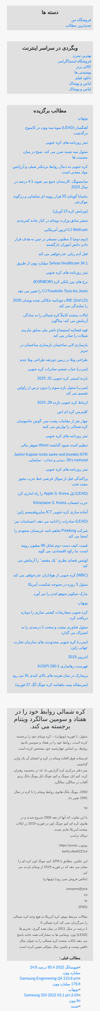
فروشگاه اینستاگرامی (74, 61)
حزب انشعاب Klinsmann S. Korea (60, 503)
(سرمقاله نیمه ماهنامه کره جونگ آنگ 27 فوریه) (51, 685)
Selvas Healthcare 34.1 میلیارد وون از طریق (52, 263)
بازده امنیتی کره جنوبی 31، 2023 (62, 378)
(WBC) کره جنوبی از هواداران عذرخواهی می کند (50, 575)
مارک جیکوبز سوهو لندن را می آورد (60, 594)
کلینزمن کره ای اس (72, 412)
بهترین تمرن (82, 56)
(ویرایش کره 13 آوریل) (70, 211)
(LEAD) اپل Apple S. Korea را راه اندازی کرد (52, 493)
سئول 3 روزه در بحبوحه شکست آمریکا (58, 584)
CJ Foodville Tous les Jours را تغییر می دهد (53, 291)
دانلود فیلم (83, 78)
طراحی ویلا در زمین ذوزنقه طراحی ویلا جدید (54, 360)
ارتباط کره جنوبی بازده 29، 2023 (62, 402)
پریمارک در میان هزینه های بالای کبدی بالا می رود (50, 675)
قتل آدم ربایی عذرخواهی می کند (63, 254)
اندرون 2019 (78, 657)
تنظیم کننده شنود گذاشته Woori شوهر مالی (54, 445)
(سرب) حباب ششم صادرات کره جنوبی (58, 369)
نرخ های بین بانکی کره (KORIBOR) (60, 282)
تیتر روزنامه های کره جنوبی (67, 142)
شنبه (74, 1006)
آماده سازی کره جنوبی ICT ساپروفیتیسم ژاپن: (52, 512)
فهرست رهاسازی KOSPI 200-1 (63, 666)
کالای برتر (83, 67)
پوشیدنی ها (82, 72)
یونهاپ (83, 118)
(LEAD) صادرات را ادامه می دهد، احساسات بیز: (51, 521)
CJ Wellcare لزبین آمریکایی (66, 230)
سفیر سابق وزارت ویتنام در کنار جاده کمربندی (52, 220)
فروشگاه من (81, 20)
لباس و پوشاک (80, 83)
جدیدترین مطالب (78, 25)
